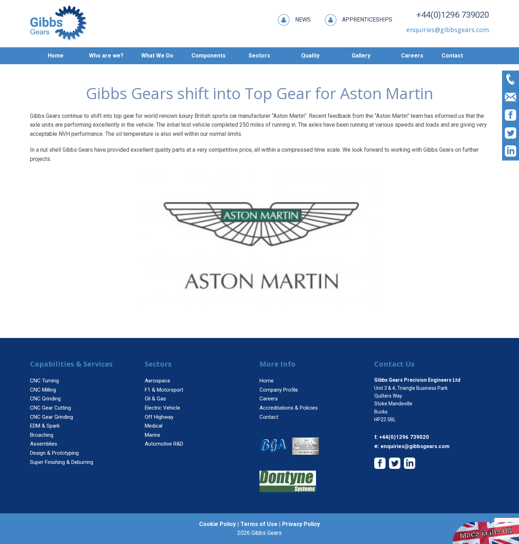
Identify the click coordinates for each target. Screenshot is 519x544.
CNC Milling (43, 390)
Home (56, 55)
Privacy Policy (301, 524)
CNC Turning (44, 380)
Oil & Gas (155, 398)
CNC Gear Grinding (51, 417)
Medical (153, 426)
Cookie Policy (217, 524)
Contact (452, 55)
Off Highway (159, 417)
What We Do (157, 55)
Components (208, 55)
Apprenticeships (367, 19)
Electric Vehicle (162, 408)
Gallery (361, 55)
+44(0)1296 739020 (452, 15)
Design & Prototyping (54, 453)
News (303, 19)
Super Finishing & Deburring (61, 462)
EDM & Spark (45, 426)
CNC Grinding (45, 398)
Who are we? (106, 55)
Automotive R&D (164, 444)
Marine (152, 435)
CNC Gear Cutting (50, 408)
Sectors (259, 55)
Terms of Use (259, 524)
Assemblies (43, 444)
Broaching (41, 435)
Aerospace (157, 380)
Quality (310, 55)
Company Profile (279, 390)
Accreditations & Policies (289, 408)
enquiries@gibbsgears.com (415, 446)
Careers (412, 55)
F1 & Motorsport (164, 390)
